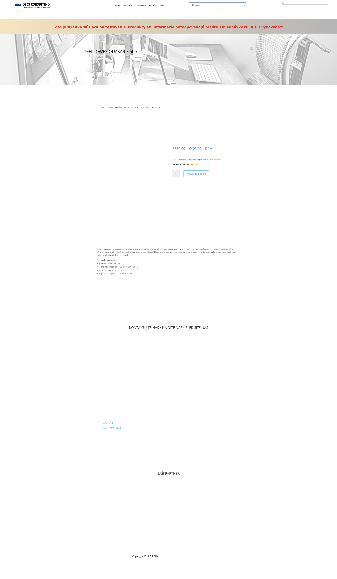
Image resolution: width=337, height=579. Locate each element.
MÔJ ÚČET (153, 5)
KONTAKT (142, 5)
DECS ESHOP (128, 5)
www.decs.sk (108, 423)
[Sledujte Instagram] (107, 435)
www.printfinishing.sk (112, 428)
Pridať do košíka (196, 173)
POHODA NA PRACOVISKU (146, 108)
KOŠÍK (162, 5)
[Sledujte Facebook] (101, 435)
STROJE (100, 108)
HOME (117, 5)
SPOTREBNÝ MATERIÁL (119, 108)
